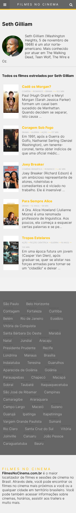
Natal (8, 339)
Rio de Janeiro (31, 317)
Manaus (30, 354)
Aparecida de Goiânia (20, 369)
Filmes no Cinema (38, 4)
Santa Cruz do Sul (39, 428)
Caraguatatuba (15, 442)
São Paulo (11, 303)
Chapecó (38, 376)
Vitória (66, 428)
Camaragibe (13, 398)
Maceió (37, 406)
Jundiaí (26, 339)
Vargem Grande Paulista (22, 420)
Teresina (34, 361)
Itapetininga (52, 413)
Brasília (49, 354)
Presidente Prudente (19, 347)
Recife (48, 347)
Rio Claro (10, 428)
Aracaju (45, 339)
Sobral (8, 383)
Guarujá (9, 413)
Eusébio (56, 317)
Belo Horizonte (37, 303)
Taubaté (27, 383)
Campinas (52, 391)
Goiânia (51, 369)
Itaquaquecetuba (54, 383)
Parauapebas (13, 376)
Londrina (10, 354)
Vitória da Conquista (19, 325)
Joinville (9, 435)
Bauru (39, 442)
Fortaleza (34, 310)
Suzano (56, 406)
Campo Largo (14, 406)
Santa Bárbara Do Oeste (22, 332)
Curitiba (55, 310)
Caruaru (29, 435)
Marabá (55, 332)
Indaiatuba (11, 361)
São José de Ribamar (20, 391)
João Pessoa (53, 435)
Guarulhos (56, 361)
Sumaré (55, 420)
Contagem (11, 310)
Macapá (59, 376)
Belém (8, 317)
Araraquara (39, 398)
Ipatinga (29, 413)
